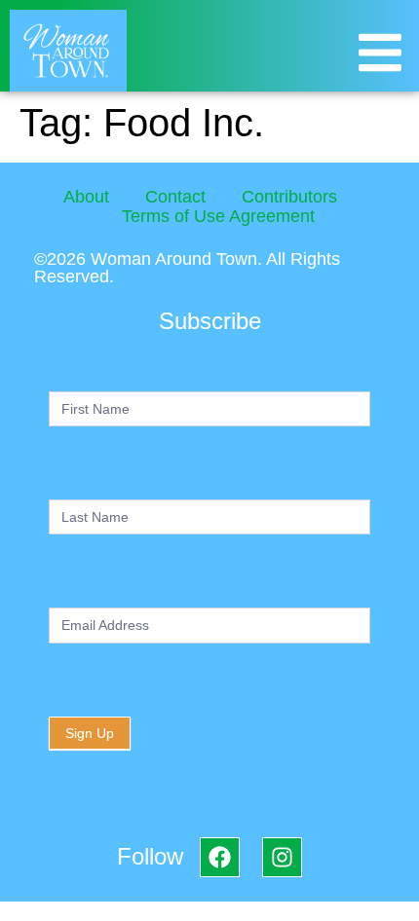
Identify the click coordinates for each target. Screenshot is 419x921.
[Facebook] (220, 857)
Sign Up (89, 733)
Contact (175, 196)
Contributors (289, 196)
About (86, 196)
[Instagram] (282, 857)
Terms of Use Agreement (218, 216)
